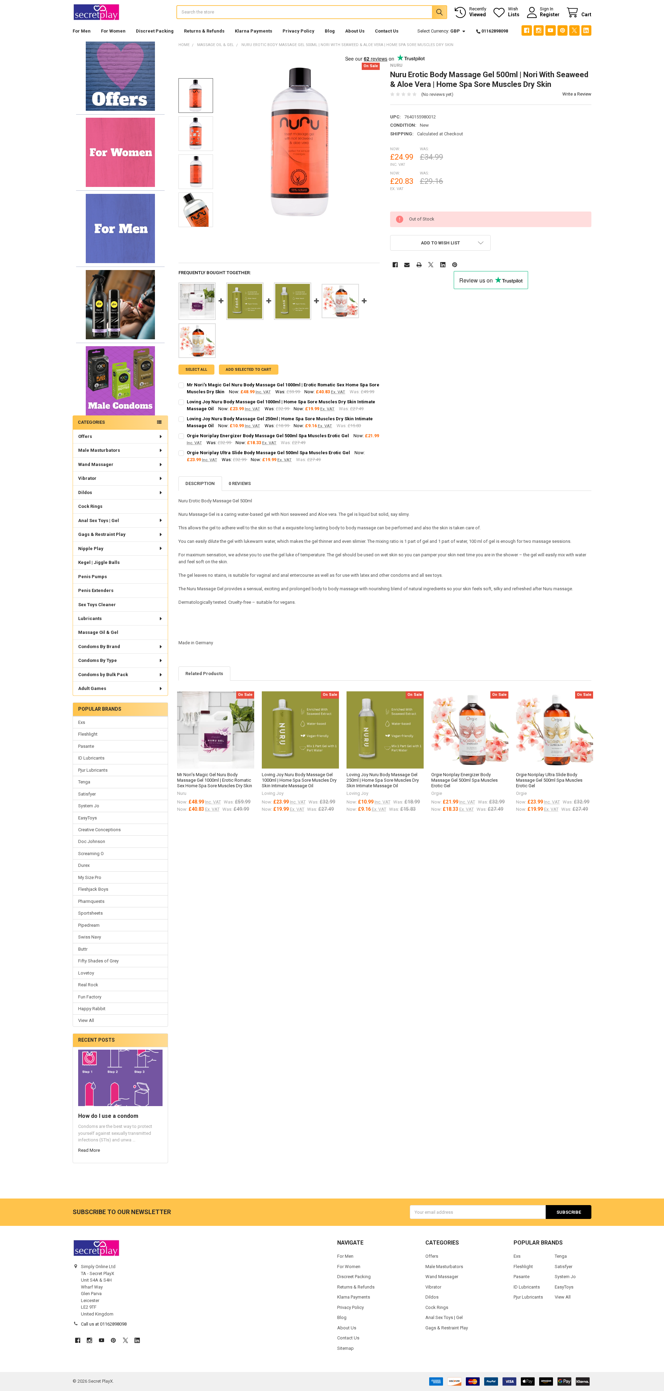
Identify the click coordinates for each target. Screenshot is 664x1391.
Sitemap (345, 1348)
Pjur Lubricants (93, 770)
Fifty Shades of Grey (98, 960)
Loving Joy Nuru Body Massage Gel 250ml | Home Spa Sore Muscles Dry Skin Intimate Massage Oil (383, 780)
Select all (196, 369)
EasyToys (87, 817)
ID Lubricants (91, 758)
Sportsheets (90, 913)
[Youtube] (550, 30)
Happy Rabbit (91, 1008)
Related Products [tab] (204, 673)
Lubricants (90, 618)
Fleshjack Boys (93, 889)
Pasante (86, 746)
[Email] (407, 265)
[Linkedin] (586, 30)
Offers (85, 436)
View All (86, 1020)
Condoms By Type (97, 660)
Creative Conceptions (99, 829)
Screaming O (91, 853)
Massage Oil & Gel (98, 632)
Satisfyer (87, 794)
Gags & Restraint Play (102, 534)
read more (89, 1150)
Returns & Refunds (204, 31)
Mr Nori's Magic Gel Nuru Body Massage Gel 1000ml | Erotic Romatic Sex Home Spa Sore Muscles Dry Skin (214, 780)
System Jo (88, 805)
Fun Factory (89, 996)
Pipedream (89, 925)
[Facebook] (527, 30)
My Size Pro (89, 877)
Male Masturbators (99, 450)
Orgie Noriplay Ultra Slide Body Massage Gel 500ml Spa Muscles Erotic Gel (268, 452)
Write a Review (576, 94)
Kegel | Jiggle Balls (99, 562)
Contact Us (386, 31)
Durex (84, 865)
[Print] (419, 265)
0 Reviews (240, 483)
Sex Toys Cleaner (97, 604)
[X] (574, 30)
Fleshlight (88, 734)
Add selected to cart (248, 369)
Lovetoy (86, 973)
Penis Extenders (95, 590)
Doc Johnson (91, 841)
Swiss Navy (89, 937)
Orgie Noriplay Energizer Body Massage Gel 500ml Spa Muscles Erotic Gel (268, 435)
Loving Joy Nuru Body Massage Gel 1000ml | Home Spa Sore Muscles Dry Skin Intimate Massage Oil (299, 780)
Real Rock (88, 984)
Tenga (84, 781)
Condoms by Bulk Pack (103, 674)
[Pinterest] (562, 30)
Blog (330, 31)
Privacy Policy (298, 31)
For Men (82, 31)
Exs (81, 722)
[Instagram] (539, 30)
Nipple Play (90, 548)
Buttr (82, 949)
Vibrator (87, 478)
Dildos (85, 492)
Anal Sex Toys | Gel (98, 520)
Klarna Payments (253, 31)
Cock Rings (90, 506)
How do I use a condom (108, 1116)
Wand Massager (95, 464)
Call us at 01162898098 (104, 1324)
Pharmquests (91, 901)
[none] (301, 142)
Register (550, 14)
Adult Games (92, 688)
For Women (113, 31)
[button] (120, 76)
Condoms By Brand (99, 646)
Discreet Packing (155, 31)
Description (200, 483)
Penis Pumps (92, 576)
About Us (355, 31)
